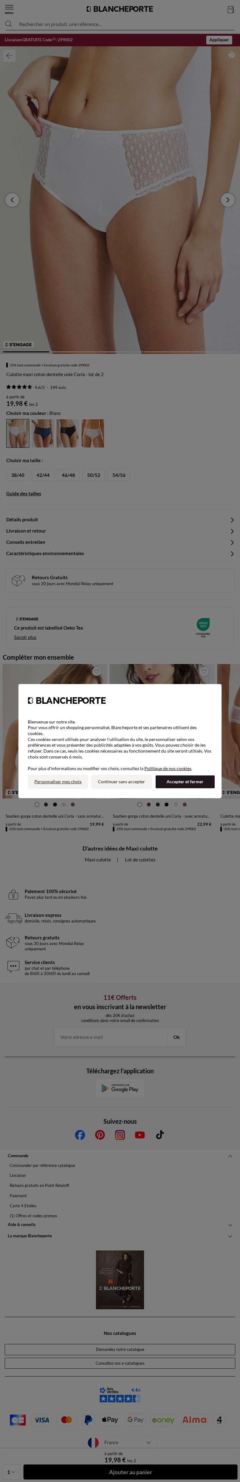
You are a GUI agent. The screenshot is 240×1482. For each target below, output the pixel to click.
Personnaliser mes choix (58, 781)
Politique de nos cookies (167, 768)
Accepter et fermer (185, 781)
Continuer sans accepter (121, 781)
